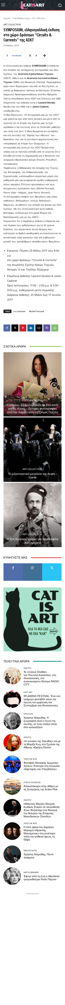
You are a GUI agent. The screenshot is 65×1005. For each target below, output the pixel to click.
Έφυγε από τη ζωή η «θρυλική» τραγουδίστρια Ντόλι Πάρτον (42, 878)
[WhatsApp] (54, 327)
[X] (14, 327)
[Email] (38, 327)
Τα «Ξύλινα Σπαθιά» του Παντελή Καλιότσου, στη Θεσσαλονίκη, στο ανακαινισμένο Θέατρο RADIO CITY (41, 678)
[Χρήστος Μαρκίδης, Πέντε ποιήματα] (12, 854)
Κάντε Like (13, 564)
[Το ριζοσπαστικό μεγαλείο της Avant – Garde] (32, 449)
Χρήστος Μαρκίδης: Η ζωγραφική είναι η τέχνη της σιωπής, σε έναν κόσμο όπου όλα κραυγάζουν (40, 722)
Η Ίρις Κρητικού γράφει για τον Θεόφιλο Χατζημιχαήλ (32, 540)
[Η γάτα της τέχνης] (32, 5)
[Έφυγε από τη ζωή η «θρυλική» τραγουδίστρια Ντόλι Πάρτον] (12, 876)
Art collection (38, 18)
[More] (44, 55)
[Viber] (46, 327)
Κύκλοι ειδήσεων (32, 782)
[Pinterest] (22, 327)
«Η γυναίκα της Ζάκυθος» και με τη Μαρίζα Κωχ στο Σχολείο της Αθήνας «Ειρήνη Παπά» (42, 744)
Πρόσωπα (28, 714)
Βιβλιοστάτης (30, 850)
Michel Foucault (36, 311)
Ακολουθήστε (32, 564)
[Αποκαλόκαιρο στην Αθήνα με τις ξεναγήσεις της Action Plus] (12, 786)
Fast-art (28, 692)
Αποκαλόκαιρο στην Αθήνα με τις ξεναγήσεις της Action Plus (41, 788)
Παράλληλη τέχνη (21, 18)
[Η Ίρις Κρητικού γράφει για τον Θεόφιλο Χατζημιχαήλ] (32, 515)
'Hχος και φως (30, 759)
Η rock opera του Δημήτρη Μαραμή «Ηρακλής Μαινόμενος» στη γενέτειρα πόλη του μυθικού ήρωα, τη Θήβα (39, 833)
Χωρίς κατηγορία (32, 400)
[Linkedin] (30, 327)
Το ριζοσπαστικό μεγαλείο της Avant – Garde (32, 475)
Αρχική (6, 18)
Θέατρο (27, 668)
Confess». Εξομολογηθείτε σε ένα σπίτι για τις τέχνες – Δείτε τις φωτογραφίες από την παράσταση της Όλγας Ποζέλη (32, 408)
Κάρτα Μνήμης (31, 872)
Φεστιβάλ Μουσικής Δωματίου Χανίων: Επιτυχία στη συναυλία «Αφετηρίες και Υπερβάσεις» (42, 766)
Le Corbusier (20, 311)
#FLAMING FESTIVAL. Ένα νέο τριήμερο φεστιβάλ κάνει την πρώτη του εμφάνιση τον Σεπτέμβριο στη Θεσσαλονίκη (42, 701)
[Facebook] (6, 327)
